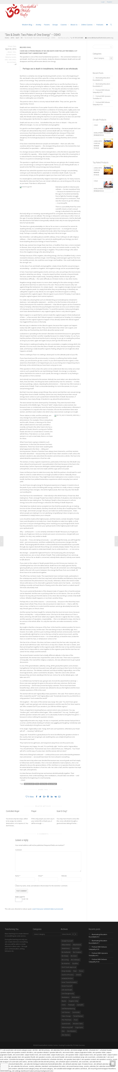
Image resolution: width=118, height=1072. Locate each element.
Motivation (75, 997)
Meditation (65, 997)
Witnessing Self (67, 1027)
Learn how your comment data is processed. (47, 909)
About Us (74, 25)
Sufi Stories (66, 1012)
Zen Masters (71, 1031)
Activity (38, 25)
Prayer (33, 811)
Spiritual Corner (11, 54)
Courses (64, 25)
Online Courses (87, 25)
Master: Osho (12, 52)
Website (64, 876)
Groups (55, 25)
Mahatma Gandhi (10, 57)
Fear (75, 971)
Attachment (77, 945)
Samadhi (80, 1005)
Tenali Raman (78, 1016)
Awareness (66, 948)
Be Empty (65, 956)
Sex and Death (11, 62)
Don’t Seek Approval (69, 967)
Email (40, 876)
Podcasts (99, 25)
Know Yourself (67, 986)
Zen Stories (66, 1035)
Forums (47, 25)
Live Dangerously (68, 993)
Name (17, 876)
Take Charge (66, 1016)
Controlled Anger (12, 811)
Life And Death (67, 990)
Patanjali (71, 1005)
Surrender (76, 1012)
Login (103, 2)
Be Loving (65, 960)
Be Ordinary (75, 960)
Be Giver (74, 956)
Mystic (64, 1001)
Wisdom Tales (78, 1024)
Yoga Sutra (79, 1027)
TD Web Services (79, 1045)
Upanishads (66, 1024)
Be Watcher (66, 963)
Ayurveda (75, 948)
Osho (6, 59)
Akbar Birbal (66, 945)
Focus (81, 971)
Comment (18, 850)
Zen (63, 1031)
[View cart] (107, 25)
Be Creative (77, 952)
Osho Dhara (12, 59)
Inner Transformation (69, 982)
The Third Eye (66, 1020)
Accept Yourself (67, 941)
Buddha (75, 963)
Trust (75, 1020)
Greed (78, 975)
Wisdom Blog (27, 25)
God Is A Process (68, 975)
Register (109, 2)
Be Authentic (66, 952)
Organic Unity (73, 1001)
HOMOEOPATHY (67, 978)
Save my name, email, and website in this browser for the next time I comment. (42, 886)
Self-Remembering (68, 1009)
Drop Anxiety (66, 971)
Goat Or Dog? (62, 811)
